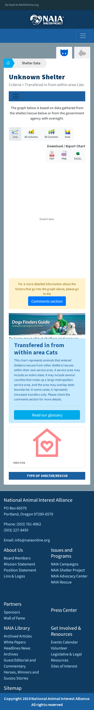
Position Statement (20, 569)
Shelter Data (31, 63)
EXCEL (77, 158)
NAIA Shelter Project (68, 569)
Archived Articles (18, 635)
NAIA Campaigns (64, 563)
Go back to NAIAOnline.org (22, 5)
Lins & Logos (14, 575)
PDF (52, 158)
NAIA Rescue (61, 581)
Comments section (47, 301)
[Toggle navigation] (83, 36)
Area (67, 137)
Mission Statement (19, 563)
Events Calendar (64, 641)
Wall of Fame (14, 617)
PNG (64, 158)
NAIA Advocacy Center (69, 575)
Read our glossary (47, 414)
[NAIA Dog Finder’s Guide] (47, 323)
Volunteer (59, 647)
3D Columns (51, 137)
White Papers (15, 641)
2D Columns (31, 137)
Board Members (17, 557)
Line (15, 137)
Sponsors (12, 611)
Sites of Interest (64, 665)
